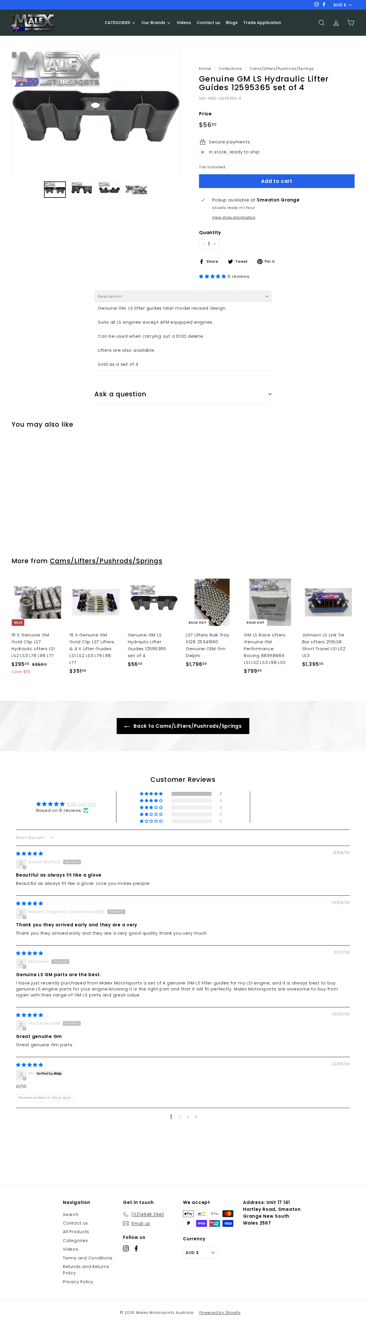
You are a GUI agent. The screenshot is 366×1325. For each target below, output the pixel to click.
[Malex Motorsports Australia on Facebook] (136, 1248)
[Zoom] (96, 113)
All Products (76, 1232)
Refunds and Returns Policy (86, 1270)
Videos (70, 1249)
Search (71, 1214)
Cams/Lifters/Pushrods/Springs (282, 68)
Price (205, 113)
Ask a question (120, 394)
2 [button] (180, 1117)
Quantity (210, 232)
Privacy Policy (78, 1282)
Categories (75, 1240)
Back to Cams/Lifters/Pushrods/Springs (187, 726)
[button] (213, 276)
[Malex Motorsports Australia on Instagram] (126, 1248)
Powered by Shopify (220, 1312)
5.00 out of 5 (81, 804)
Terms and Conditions (88, 1258)
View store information (234, 217)
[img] (29, 854)
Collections (230, 68)
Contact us (75, 1223)
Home (205, 68)
